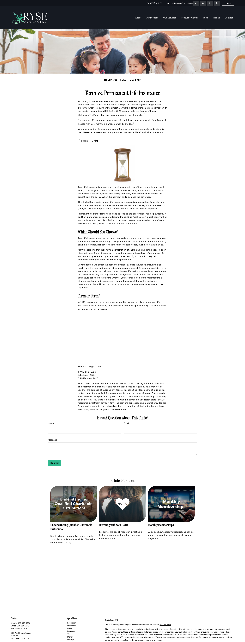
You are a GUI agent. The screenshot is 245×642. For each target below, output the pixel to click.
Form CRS (114, 620)
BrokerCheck (165, 625)
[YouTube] (203, 3)
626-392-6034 (24, 623)
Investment (71, 626)
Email (126, 423)
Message (52, 440)
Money (70, 637)
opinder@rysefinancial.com (181, 3)
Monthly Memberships (161, 525)
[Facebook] (210, 3)
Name (51, 423)
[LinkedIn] (196, 3)
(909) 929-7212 (156, 3)
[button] (138, 17)
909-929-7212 (23, 626)
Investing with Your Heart (113, 525)
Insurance (71, 631)
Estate (69, 628)
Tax (69, 634)
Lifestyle (70, 640)
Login (228, 3)
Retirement (71, 623)
